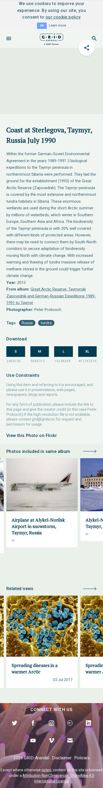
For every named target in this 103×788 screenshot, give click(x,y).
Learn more (57, 25)
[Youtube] (33, 746)
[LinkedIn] (88, 729)
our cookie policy (63, 17)
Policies (82, 757)
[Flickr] (70, 729)
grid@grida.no (43, 419)
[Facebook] (33, 729)
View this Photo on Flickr (31, 435)
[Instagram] (51, 729)
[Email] (70, 746)
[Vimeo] (51, 746)
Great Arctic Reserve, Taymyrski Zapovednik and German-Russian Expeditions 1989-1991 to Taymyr (51, 296)
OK (42, 25)
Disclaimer (62, 757)
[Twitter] (14, 729)
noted (46, 770)
